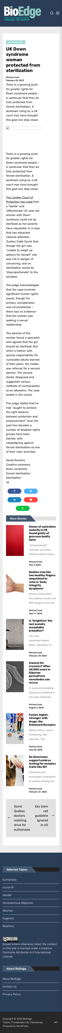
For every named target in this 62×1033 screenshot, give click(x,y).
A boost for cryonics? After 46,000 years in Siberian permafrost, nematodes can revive (39, 672)
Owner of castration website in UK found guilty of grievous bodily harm (42, 533)
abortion (8, 910)
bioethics (8, 926)
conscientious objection (18, 902)
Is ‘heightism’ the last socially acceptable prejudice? (40, 625)
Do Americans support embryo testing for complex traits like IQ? (42, 761)
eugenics (8, 918)
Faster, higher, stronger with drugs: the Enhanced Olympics (42, 719)
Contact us (10, 986)
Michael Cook (12, 77)
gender (7, 895)
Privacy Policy (12, 994)
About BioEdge (12, 978)
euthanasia (10, 879)
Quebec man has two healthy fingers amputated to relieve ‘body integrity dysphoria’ (42, 580)
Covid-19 (8, 887)
